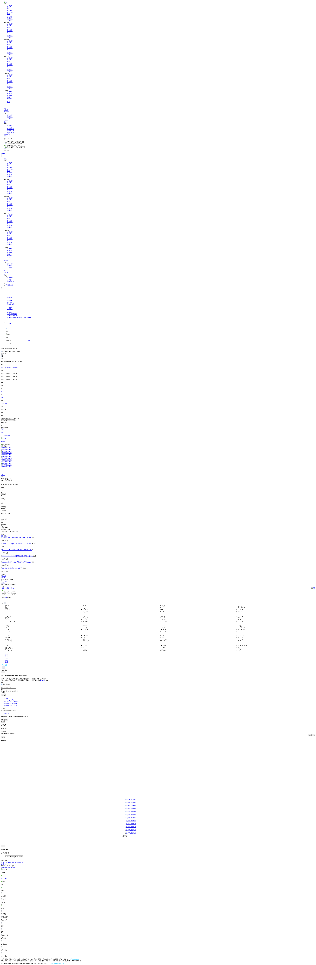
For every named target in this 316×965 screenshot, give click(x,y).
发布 (8, 102)
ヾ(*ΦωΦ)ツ (241, 607)
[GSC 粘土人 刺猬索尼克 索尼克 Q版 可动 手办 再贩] (16, 544)
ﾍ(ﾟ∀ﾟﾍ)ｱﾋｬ (163, 621)
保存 (6, 719)
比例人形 (8, 367)
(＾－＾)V (241, 616)
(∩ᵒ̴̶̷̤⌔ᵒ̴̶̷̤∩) (162, 605)
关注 (2, 420)
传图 (5, 295)
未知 (2, 367)
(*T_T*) (85, 635)
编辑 (5, 299)
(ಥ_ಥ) (239, 640)
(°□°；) (85, 650)
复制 (29, 340)
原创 (3, 684)
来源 (2, 682)
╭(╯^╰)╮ (163, 639)
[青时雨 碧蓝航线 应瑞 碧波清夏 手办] (12, 568)
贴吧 (7, 867)
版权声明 (9, 862)
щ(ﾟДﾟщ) (163, 645)
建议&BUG (12, 867)
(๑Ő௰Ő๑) (162, 611)
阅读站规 (4, 665)
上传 (314, 735)
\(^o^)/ (84, 616)
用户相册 (6, 294)
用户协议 (14, 862)
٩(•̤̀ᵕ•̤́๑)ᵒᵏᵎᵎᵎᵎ (85, 611)
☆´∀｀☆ (240, 618)
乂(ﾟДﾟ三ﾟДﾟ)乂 (242, 645)
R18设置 (3, 693)
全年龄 (6, 698)
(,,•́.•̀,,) (162, 609)
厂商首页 (10, 115)
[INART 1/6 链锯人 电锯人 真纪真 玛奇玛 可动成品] (16, 562)
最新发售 (10, 10)
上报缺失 (10, 20)
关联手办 (10, 309)
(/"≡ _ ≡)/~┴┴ (86, 631)
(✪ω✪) (7, 606)
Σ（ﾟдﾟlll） (241, 647)
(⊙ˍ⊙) (84, 649)
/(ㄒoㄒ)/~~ (8, 637)
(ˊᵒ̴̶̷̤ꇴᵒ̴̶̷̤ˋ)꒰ (7, 608)
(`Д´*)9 (85, 626)
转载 (8, 684)
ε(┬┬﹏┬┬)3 (8, 639)
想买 (6, 420)
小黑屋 (6, 120)
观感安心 (15, 367)
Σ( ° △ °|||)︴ (241, 649)
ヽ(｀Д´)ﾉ (85, 627)
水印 (2, 686)
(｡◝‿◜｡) (162, 607)
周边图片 (10, 302)
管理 (5, 310)
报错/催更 (6, 319)
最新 (8, 588)
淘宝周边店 (10, 130)
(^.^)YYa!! (241, 621)
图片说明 (3, 708)
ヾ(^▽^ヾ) (163, 619)
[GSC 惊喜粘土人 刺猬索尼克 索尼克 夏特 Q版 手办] (16, 537)
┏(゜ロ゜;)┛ (9, 650)
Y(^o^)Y (162, 616)
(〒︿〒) (240, 639)
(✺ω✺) (85, 606)
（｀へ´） (8, 629)
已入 (14, 420)
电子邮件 (3, 867)
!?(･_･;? (85, 647)
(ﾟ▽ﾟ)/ (85, 619)
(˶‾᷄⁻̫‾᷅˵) (84, 608)
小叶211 (3, 583)
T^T (84, 637)
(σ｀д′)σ (7, 631)
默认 (3, 588)
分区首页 (10, 5)
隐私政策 (20, 862)
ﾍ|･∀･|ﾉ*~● (163, 618)
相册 (8, 8)
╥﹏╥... (162, 637)
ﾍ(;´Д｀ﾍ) (85, 639)
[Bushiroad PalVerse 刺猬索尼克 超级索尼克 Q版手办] (16, 550)
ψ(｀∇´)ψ (85, 609)
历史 (5, 122)
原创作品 (10, 93)
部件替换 (10, 691)
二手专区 (10, 127)
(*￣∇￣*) (8, 611)
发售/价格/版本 (11, 304)
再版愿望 (10, 17)
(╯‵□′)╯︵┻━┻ (165, 631)
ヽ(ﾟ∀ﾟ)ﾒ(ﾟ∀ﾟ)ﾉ (10, 621)
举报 (10, 324)
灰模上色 (10, 95)
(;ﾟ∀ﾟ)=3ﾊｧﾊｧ (9, 649)
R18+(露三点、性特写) (10, 705)
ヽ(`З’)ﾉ (162, 627)
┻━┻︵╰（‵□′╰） (244, 631)
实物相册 (10, 297)
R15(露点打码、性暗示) (11, 701)
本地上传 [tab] (6, 713)
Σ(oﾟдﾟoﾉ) (8, 647)
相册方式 (42, 680)
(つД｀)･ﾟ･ (163, 640)
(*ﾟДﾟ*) (7, 645)
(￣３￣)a (240, 609)
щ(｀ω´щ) (163, 629)
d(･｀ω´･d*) (241, 627)
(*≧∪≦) (7, 619)
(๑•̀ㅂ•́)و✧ (85, 621)
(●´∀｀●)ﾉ (8, 616)
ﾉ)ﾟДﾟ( (85, 645)
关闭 (2, 719)
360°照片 (6, 111)
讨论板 (6, 110)
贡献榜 (6, 108)
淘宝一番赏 (10, 132)
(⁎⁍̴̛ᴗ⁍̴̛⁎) (240, 606)
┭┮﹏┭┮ (241, 637)
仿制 (16, 691)
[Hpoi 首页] (6, 2)
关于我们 (3, 862)
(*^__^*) (7, 618)
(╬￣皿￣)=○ (241, 629)
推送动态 (10, 312)
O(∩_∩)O (85, 618)
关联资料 (10, 307)
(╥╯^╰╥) (241, 635)
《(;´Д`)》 (163, 647)
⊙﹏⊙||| (162, 649)
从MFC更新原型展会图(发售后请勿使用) (19, 317)
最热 (12, 588)
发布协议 (3, 864)
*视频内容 (4, 731)
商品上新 (10, 125)
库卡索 (3, 577)
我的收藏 (10, 19)
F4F (2, 391)
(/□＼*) (162, 635)
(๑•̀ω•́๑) (7, 609)
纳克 (2, 397)
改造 (8, 97)
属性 (2, 689)
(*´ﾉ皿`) (240, 626)
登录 (5, 136)
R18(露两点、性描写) (10, 703)
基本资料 (10, 300)
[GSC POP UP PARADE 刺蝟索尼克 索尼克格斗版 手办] (17, 556)
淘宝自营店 (10, 129)
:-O (239, 650)
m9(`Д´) (7, 626)
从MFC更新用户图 (12, 315)
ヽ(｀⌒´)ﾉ (163, 626)
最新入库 (10, 12)
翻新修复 (10, 98)
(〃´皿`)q (85, 629)
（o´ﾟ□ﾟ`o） (9, 640)
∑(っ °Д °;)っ (164, 650)
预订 (10, 420)
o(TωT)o (7, 635)
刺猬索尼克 (4, 403)
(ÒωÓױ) (240, 611)
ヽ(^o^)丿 (240, 619)
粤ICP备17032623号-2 (57, 963)
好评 (8, 14)
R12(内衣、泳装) (9, 700)
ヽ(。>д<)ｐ (86, 640)
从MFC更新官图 (12, 314)
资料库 (9, 7)
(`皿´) (7, 627)
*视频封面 (4, 728)
